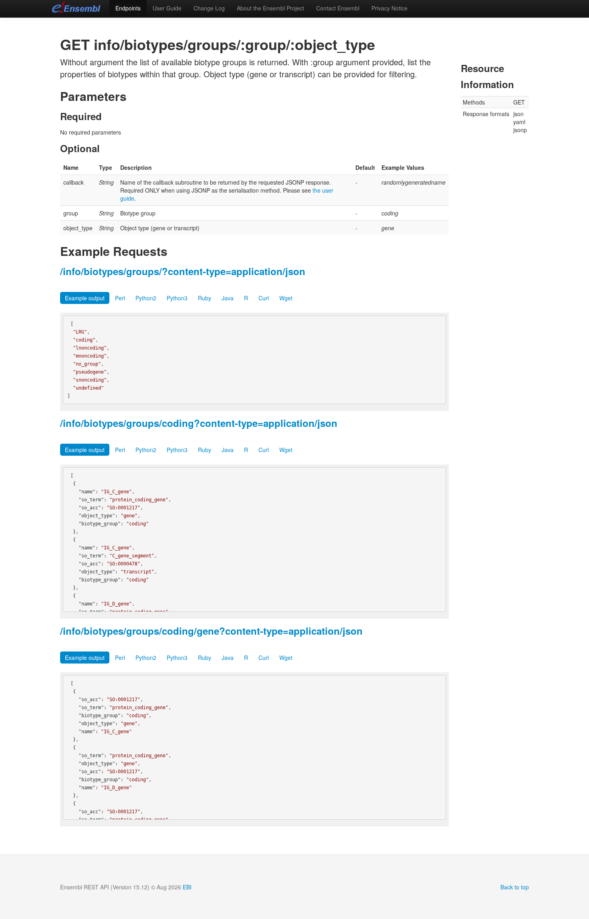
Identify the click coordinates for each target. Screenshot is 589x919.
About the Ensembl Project (270, 8)
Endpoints (128, 8)
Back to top (514, 887)
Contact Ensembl (337, 8)
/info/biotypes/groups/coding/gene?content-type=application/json (211, 630)
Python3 (177, 298)
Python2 (145, 298)
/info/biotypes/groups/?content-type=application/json (182, 271)
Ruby (204, 298)
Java (228, 298)
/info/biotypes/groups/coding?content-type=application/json (198, 423)
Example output (85, 298)
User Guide (167, 8)
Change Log (209, 8)
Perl (120, 298)
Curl (263, 298)
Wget (285, 298)
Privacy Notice (389, 8)
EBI (187, 887)
